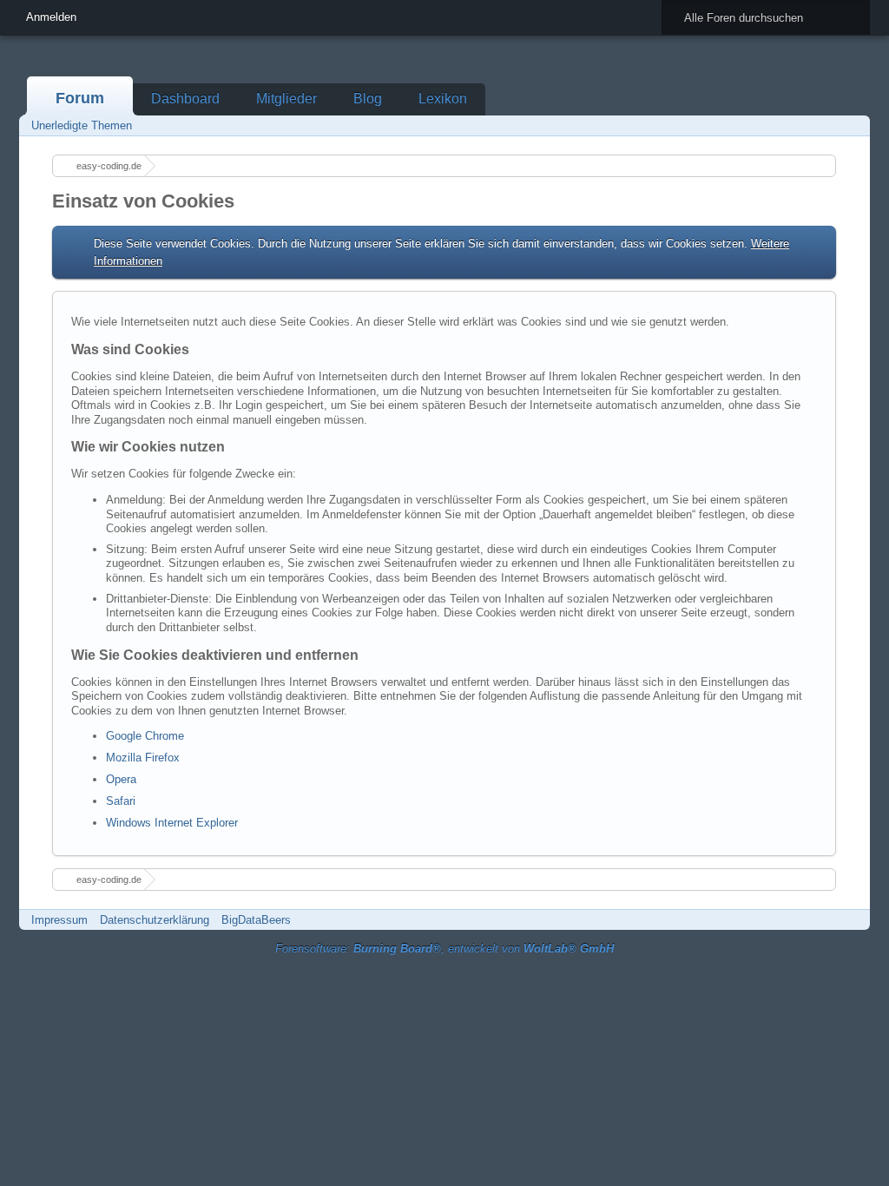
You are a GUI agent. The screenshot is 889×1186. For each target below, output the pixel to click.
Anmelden (51, 16)
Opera (121, 779)
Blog (367, 98)
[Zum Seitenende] (851, 125)
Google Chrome (145, 735)
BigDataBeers (256, 919)
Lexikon (442, 98)
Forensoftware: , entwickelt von (444, 948)
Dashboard (185, 98)
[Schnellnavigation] (827, 125)
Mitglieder (286, 98)
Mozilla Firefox (143, 757)
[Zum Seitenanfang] (851, 920)
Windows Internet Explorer (172, 822)
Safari (120, 800)
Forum (80, 98)
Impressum (59, 919)
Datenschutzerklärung (154, 919)
